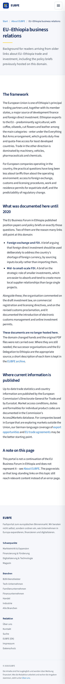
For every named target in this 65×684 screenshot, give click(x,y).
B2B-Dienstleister (11, 579)
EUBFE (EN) (8, 638)
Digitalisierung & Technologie (18, 558)
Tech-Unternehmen (13, 584)
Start (5, 21)
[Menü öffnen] (58, 5)
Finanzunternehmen (13, 593)
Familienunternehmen (14, 589)
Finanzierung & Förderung (16, 553)
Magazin (7, 563)
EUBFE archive (16, 361)
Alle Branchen (10, 608)
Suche (6, 634)
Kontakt (7, 629)
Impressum (9, 643)
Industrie (7, 603)
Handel (6, 598)
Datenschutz (9, 648)
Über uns (7, 624)
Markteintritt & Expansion (16, 548)
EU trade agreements (38, 432)
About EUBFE (18, 21)
